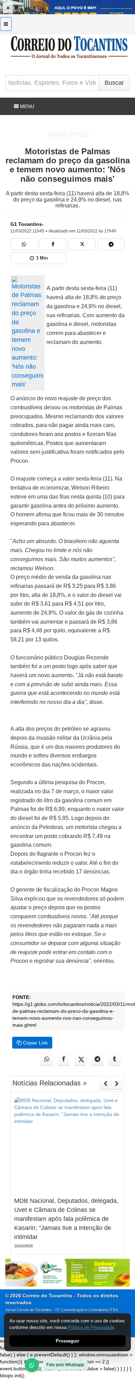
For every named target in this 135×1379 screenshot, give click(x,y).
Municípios (67, 134)
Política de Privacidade (91, 1327)
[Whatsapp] (23, 244)
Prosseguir (67, 1341)
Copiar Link (34, 1042)
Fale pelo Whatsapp (65, 1364)
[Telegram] (111, 244)
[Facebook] (52, 244)
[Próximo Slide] (117, 1084)
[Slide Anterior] (105, 1084)
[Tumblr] (114, 1059)
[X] (82, 244)
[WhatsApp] (32, 1365)
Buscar (114, 82)
